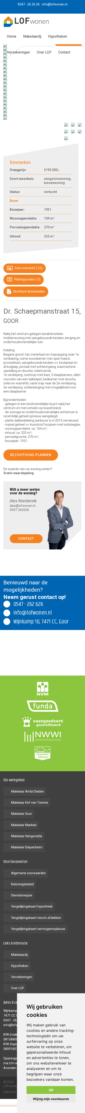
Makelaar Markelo (24, 825)
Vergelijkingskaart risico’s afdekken (36, 918)
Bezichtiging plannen (30, 455)
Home (11, 36)
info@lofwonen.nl (16, 1025)
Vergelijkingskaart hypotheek (32, 906)
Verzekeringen (18, 52)
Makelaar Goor (21, 813)
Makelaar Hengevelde (26, 836)
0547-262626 (19, 510)
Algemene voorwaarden (28, 873)
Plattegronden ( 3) (27, 279)
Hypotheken (57, 36)
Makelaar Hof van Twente (29, 802)
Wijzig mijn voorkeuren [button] (51, 1099)
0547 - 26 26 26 (14, 1020)
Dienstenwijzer (21, 895)
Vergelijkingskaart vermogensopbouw (38, 929)
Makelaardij (32, 36)
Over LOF (44, 52)
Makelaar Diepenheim (26, 847)
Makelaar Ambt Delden (27, 791)
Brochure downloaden (29, 291)
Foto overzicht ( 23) (28, 268)
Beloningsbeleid (22, 884)
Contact (64, 52)
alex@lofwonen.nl (22, 506)
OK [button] (51, 1090)
